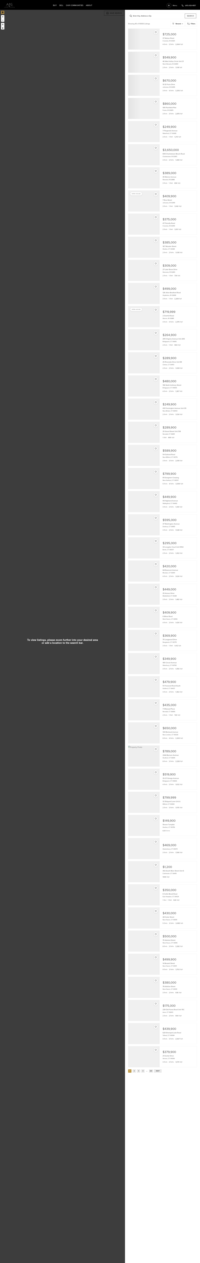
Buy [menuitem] (55, 5)
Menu (174, 5)
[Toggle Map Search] (2, 12)
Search (190, 16)
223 (151, 1071)
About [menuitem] (89, 5)
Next (158, 1071)
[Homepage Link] (9, 5)
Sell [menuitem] (61, 5)
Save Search (116, 13)
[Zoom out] (2, 20)
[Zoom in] (2, 16)
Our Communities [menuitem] (74, 5)
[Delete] (2, 27)
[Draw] (2, 24)
